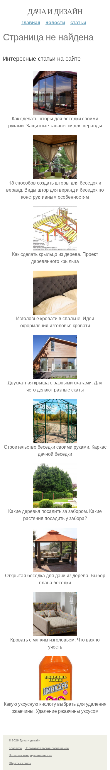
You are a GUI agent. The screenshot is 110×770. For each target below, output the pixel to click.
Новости (55, 22)
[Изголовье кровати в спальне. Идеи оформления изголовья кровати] (55, 311)
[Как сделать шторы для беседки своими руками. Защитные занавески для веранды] (55, 111)
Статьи (78, 22)
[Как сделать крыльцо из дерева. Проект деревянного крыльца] (55, 246)
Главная (30, 22)
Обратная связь (20, 763)
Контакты (15, 748)
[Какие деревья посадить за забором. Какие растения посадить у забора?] (55, 504)
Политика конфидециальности (30, 755)
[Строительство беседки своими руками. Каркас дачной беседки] (55, 439)
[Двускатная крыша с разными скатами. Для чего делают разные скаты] (55, 375)
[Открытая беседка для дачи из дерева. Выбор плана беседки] (55, 568)
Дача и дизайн (55, 11)
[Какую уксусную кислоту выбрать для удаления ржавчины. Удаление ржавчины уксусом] (55, 696)
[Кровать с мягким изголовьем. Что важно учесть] (55, 632)
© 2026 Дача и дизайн (24, 740)
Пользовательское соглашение (47, 748)
